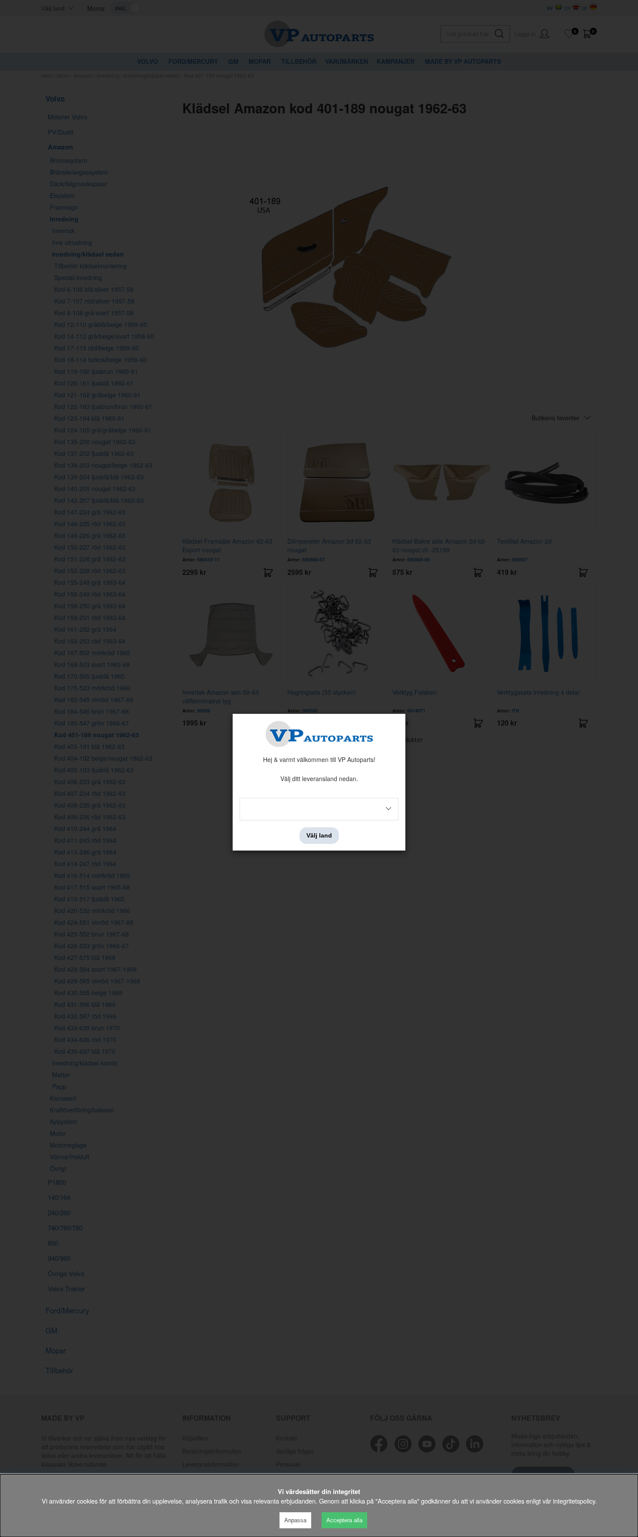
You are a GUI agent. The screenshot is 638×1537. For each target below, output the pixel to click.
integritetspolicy (574, 1500)
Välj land (319, 835)
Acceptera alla (344, 1520)
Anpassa (295, 1520)
